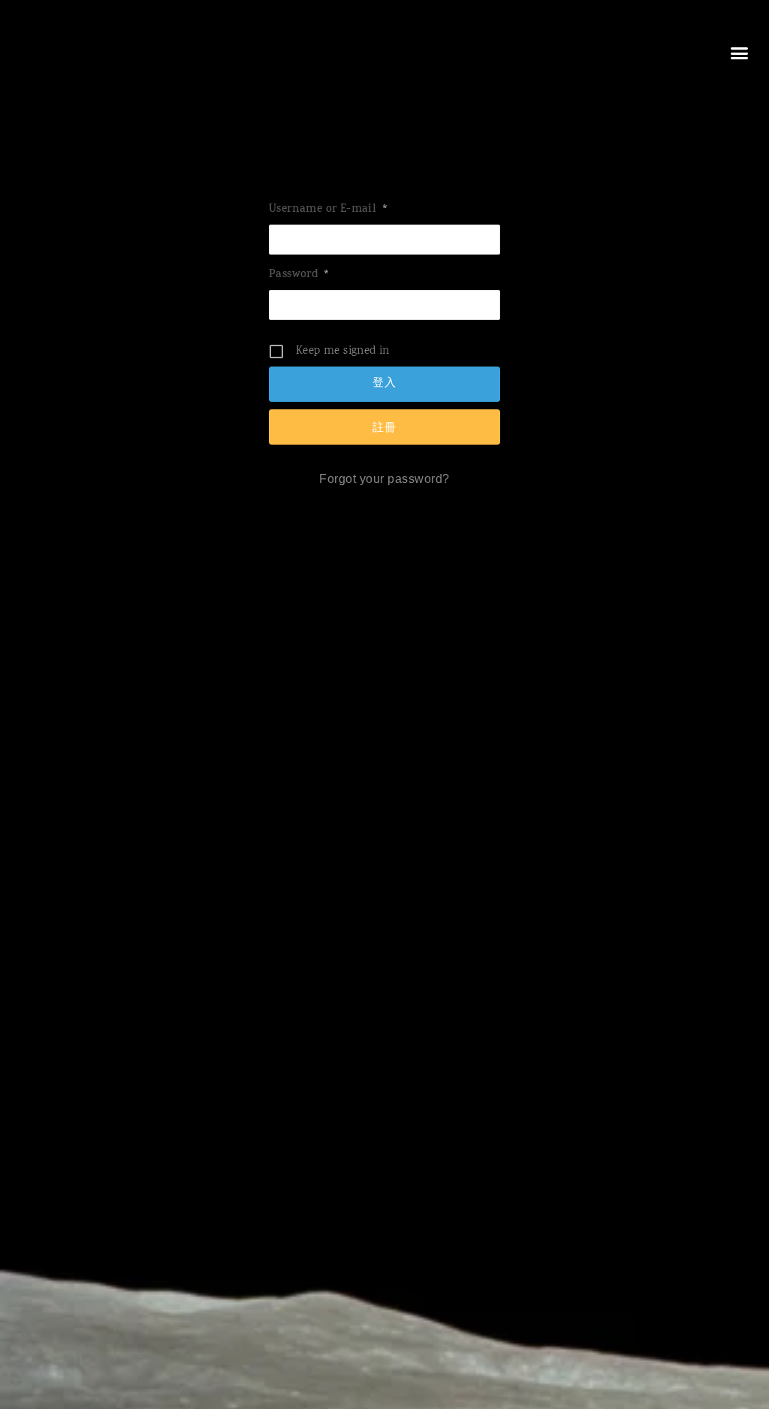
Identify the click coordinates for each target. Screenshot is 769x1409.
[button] (739, 52)
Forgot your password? (384, 478)
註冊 (384, 427)
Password (299, 275)
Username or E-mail (328, 210)
